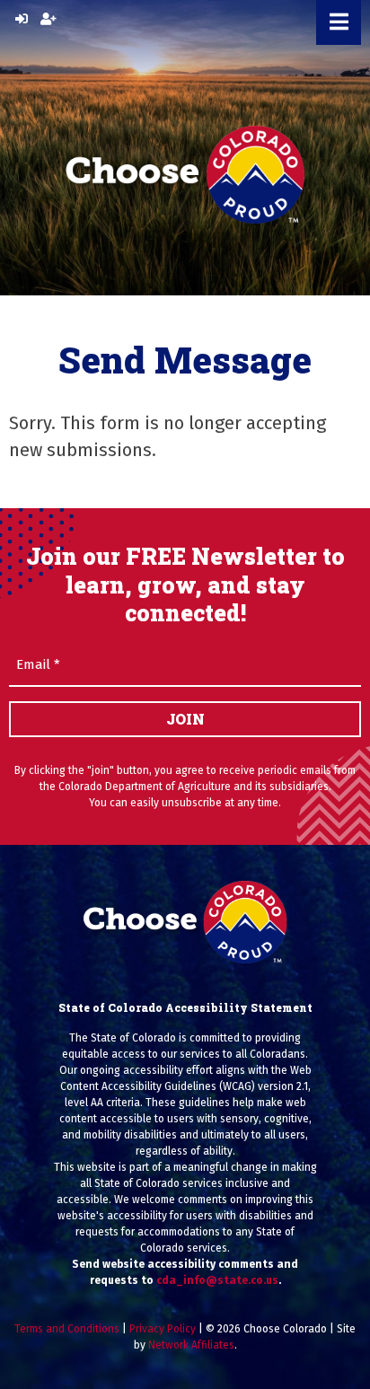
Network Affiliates (191, 1345)
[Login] (21, 19)
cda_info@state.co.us (217, 1280)
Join (185, 718)
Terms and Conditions (66, 1329)
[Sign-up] (48, 19)
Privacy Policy (162, 1329)
